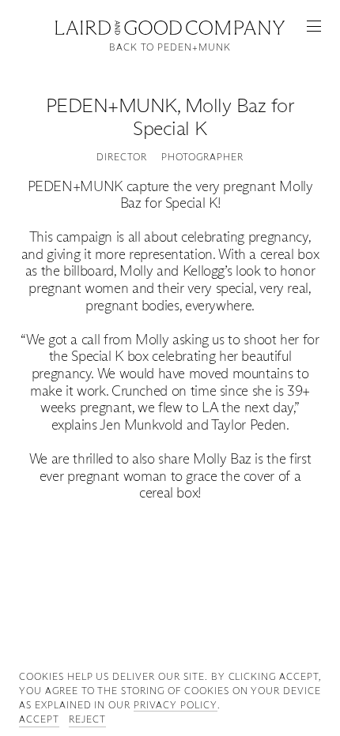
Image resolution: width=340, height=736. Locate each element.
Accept (39, 719)
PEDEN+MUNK (111, 105)
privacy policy (175, 705)
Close (170, 26)
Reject (87, 719)
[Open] (314, 26)
